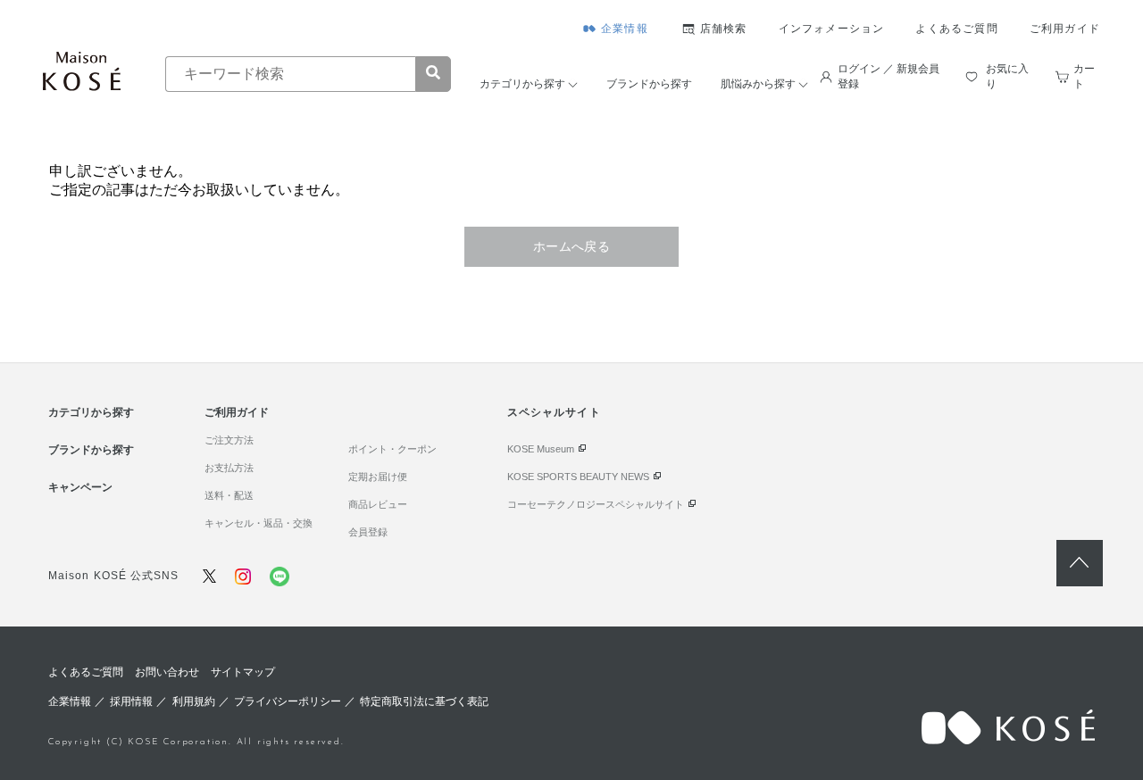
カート (1084, 76)
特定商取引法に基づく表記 (424, 701)
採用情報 (131, 701)
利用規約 (193, 701)
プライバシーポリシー (287, 701)
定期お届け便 (377, 476)
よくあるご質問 (956, 28)
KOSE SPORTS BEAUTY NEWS (578, 476)
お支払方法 (229, 467)
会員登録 (368, 532)
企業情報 (624, 28)
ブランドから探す (649, 84)
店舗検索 (723, 28)
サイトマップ (243, 672)
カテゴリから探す (522, 84)
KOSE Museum (540, 449)
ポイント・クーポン (392, 449)
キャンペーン (80, 487)
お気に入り (1007, 76)
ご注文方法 (229, 440)
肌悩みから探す (758, 84)
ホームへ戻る (572, 246)
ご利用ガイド (1065, 28)
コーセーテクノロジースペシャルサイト (595, 504)
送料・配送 (229, 495)
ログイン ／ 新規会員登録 (888, 76)
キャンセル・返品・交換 (258, 523)
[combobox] (290, 74)
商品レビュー (377, 504)
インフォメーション (832, 28)
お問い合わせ (167, 672)
